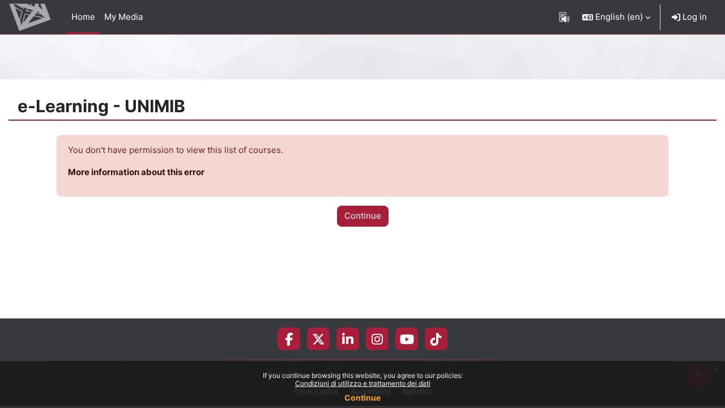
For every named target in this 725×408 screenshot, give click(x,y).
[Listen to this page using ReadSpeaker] (564, 17)
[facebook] (289, 339)
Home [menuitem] (83, 16)
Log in (693, 16)
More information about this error (136, 172)
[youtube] (407, 339)
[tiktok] (436, 339)
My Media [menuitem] (123, 16)
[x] (318, 339)
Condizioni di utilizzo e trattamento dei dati (362, 383)
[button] (616, 17)
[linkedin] (347, 339)
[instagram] (377, 339)
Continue (362, 397)
